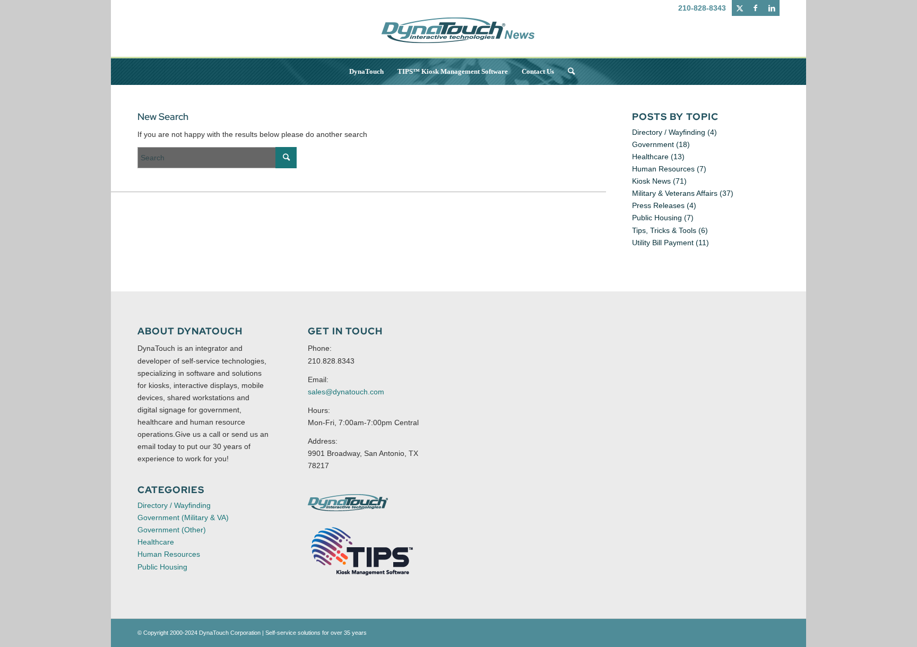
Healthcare (650, 156)
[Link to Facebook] (755, 8)
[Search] (568, 71)
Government (653, 144)
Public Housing (657, 217)
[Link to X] (739, 8)
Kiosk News (651, 181)
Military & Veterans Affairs (674, 193)
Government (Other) (171, 529)
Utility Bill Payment (663, 242)
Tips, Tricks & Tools (664, 230)
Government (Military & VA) (183, 517)
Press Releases (658, 205)
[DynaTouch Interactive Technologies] (348, 502)
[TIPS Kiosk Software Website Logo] (362, 551)
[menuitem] (366, 71)
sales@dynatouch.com (346, 391)
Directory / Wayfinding (668, 132)
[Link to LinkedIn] (772, 8)
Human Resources (663, 169)
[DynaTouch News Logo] (458, 37)
